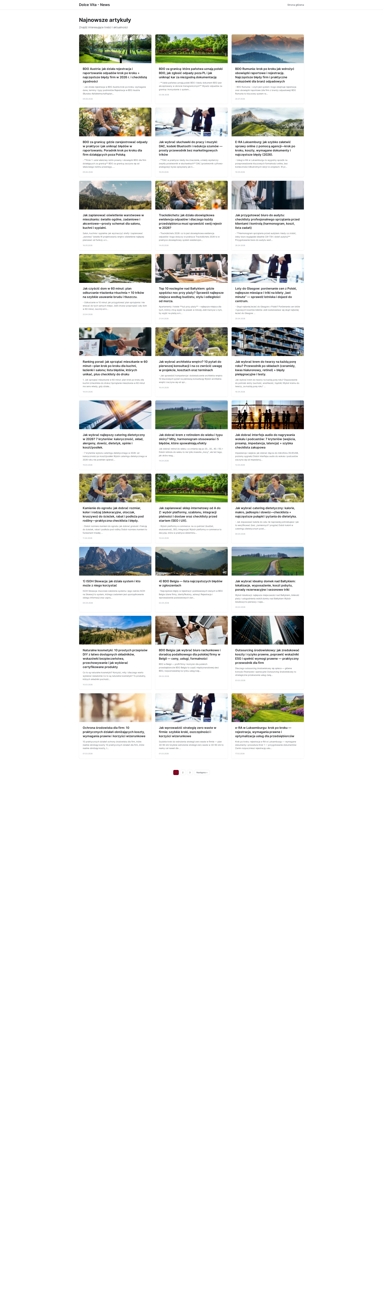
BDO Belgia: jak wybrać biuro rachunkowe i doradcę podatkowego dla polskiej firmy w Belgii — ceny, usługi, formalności (190, 654)
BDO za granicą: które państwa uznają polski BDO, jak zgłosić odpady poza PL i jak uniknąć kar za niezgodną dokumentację (191, 73)
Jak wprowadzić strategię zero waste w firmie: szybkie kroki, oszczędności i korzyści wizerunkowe (187, 732)
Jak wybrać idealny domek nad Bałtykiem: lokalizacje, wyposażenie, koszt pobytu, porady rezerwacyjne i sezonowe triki (265, 585)
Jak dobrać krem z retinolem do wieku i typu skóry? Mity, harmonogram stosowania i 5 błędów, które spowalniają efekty (191, 439)
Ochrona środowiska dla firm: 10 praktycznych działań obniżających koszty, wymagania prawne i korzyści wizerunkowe (114, 732)
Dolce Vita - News (94, 5)
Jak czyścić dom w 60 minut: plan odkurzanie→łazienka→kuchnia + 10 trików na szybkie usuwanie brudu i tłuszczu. (113, 293)
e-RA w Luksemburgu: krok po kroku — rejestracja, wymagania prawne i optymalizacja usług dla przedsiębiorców (264, 732)
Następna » (202, 772)
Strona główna (295, 4)
